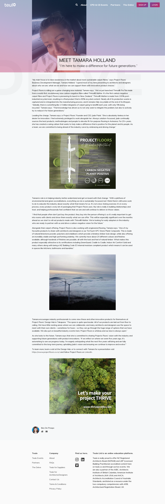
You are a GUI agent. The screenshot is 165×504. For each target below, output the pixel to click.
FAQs (51, 462)
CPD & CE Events (99, 4)
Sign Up (142, 5)
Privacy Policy (55, 488)
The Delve (128, 4)
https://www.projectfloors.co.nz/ (46, 352)
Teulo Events (37, 458)
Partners (115, 4)
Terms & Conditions (57, 484)
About (84, 4)
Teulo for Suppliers (57, 467)
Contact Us (54, 479)
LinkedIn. (88, 352)
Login (155, 5)
